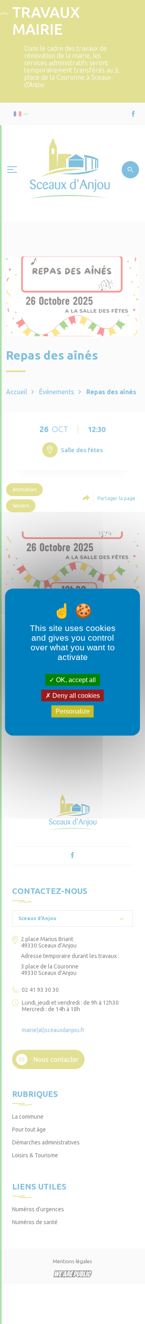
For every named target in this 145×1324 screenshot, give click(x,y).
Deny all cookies (75, 695)
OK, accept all (75, 679)
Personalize (73, 711)
